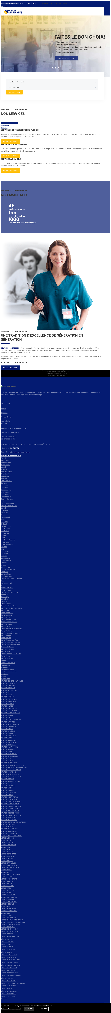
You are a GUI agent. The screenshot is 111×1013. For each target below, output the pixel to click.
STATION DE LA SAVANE (9, 829)
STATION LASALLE (7, 729)
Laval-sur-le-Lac (7, 544)
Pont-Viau (4, 594)
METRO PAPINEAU (7, 858)
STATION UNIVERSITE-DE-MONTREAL (14, 767)
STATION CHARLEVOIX (9, 726)
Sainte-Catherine (7, 647)
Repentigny (5, 597)
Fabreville (4, 513)
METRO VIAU (5, 847)
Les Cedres (5, 551)
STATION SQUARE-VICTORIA (11, 806)
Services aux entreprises (10, 432)
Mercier (4, 563)
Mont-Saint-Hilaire (8, 569)
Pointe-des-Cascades (9, 592)
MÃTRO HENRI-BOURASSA (10, 936)
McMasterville (6, 560)
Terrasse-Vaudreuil (8, 663)
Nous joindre (5, 421)
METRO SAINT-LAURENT (9, 865)
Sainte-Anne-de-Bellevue (10, 642)
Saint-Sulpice (6, 638)
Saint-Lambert (6, 624)
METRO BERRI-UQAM (8, 863)
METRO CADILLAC (7, 842)
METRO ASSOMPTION (8, 845)
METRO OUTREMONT (8, 918)
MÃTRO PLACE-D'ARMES (9, 962)
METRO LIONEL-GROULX (9, 879)
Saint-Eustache (7, 613)
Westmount (5, 679)
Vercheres (5, 674)
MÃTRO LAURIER (6, 952)
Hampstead (5, 517)
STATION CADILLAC (8, 688)
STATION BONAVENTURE (9, 808)
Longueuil (4, 553)
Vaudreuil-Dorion (7, 670)
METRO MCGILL (6, 870)
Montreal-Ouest (7, 576)
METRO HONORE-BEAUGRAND (11, 836)
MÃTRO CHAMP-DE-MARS (10, 960)
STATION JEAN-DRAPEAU (10, 742)
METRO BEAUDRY (7, 861)
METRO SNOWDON (8, 927)
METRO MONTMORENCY (9, 929)
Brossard (4, 478)
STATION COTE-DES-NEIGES (11, 770)
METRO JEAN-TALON (8, 908)
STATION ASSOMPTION (9, 690)
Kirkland (4, 524)
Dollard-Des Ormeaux (9, 506)
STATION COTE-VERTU (9, 833)
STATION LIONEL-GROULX (10, 724)
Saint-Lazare (5, 626)
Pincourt (4, 585)
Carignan (4, 485)
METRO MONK (6, 893)
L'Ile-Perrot (5, 533)
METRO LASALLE (6, 883)
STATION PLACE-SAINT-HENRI (11, 815)
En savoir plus (10, 141)
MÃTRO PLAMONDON (8, 986)
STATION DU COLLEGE (9, 831)
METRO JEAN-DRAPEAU (9, 897)
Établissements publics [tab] (9, 123)
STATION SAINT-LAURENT (10, 711)
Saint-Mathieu (6, 631)
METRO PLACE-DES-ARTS (10, 868)
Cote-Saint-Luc (7, 499)
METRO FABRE (6, 906)
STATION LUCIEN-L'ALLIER (10, 811)
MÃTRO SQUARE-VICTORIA (10, 965)
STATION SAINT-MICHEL (9, 747)
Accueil (3, 409)
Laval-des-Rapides (8, 540)
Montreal (4, 572)
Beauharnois (5, 465)
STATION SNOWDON (8, 772)
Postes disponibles (16, 216)
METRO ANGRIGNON (8, 895)
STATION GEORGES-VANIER (10, 813)
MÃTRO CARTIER (7, 934)
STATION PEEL (6, 717)
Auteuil (3, 458)
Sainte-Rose (5, 656)
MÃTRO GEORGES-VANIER (10, 973)
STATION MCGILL (7, 715)
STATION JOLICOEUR (8, 736)
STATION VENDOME (8, 817)
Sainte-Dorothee (7, 649)
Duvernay (4, 510)
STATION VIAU (6, 692)
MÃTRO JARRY (6, 944)
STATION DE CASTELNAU (9, 756)
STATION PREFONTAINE (9, 699)
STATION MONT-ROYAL (9, 797)
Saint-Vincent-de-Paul (9, 640)
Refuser (28, 1009)
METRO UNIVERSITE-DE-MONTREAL (13, 922)
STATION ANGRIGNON (8, 740)
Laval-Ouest (5, 542)
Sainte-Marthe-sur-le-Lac (11, 654)
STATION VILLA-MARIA (9, 820)
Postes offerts (6, 417)
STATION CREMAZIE (8, 786)
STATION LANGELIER (8, 685)
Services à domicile (8, 437)
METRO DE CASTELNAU (9, 911)
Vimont (3, 676)
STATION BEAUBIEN (7, 790)
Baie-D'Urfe (5, 460)
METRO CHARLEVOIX (8, 881)
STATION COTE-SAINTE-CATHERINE (13, 822)
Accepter (42, 1009)
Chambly (4, 488)
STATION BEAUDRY (7, 706)
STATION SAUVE (6, 783)
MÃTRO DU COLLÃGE (8, 994)
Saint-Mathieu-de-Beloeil (10, 633)
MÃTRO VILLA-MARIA (8, 981)
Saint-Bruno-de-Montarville (11, 608)
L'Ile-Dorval (5, 531)
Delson (3, 501)
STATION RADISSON (8, 683)
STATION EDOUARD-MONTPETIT (12, 765)
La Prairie (4, 535)
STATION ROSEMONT (8, 792)
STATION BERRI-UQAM (9, 708)
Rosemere (5, 601)
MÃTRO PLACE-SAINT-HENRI (11, 975)
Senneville (4, 660)
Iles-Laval (4, 522)
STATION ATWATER (8, 722)
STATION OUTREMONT (9, 763)
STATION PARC (6, 758)
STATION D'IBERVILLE (8, 749)
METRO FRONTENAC (8, 856)
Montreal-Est (6, 574)
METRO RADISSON (7, 838)
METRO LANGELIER (7, 840)
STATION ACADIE (7, 761)
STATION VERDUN (7, 733)
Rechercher (14, 92)
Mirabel (3, 565)
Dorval (3, 508)
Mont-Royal (5, 567)
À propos (4, 413)
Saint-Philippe (6, 635)
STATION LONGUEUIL (8, 745)
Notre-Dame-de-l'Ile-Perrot (11, 579)
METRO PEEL (5, 872)
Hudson (4, 519)
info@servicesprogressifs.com (18, 452)
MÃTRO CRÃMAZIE (7, 942)
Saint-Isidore (5, 617)
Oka (2, 581)
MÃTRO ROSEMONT (8, 949)
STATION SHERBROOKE (9, 799)
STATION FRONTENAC (8, 701)
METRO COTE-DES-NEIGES (10, 924)
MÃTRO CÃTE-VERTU (8, 996)
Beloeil (3, 467)
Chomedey (5, 494)
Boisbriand (5, 474)
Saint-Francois (6, 615)
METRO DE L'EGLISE (7, 886)
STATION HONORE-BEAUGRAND (12, 681)
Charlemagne (6, 490)
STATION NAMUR (7, 827)
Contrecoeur (6, 497)
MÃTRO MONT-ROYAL (9, 955)
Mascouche (5, 558)
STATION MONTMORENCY (10, 774)
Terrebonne (5, 665)
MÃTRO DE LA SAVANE (9, 991)
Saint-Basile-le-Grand (9, 606)
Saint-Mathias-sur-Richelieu (11, 629)
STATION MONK (6, 738)
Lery (2, 549)
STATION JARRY (6, 788)
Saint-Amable (6, 604)
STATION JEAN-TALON (9, 754)
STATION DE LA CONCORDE (11, 776)
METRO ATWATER (7, 877)
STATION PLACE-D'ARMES (10, 804)
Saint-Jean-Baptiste (8, 619)
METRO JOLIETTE (7, 852)
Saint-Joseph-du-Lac (9, 622)
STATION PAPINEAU (7, 704)
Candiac (4, 483)
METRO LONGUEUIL (7, 899)
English (4, 7)
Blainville (4, 469)
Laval (3, 538)
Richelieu (4, 599)
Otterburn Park (6, 583)
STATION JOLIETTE (7, 697)
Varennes (4, 667)
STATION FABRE (6, 751)
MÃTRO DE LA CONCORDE (10, 931)
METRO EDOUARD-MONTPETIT (12, 920)
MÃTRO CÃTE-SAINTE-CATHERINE (13, 983)
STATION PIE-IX (6, 695)
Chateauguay (6, 492)
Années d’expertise (16, 209)
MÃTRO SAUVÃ (6, 939)
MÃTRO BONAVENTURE (9, 968)
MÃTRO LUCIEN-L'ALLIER (9, 970)
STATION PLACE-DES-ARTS (10, 713)
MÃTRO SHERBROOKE (8, 957)
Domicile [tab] (4, 128)
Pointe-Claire (6, 590)
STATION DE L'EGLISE (8, 731)
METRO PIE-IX (6, 849)
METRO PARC (5, 913)
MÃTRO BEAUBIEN (7, 947)
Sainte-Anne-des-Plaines (10, 645)
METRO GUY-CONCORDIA (10, 874)
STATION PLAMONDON (9, 824)
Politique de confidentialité (11, 456)
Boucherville (5, 476)
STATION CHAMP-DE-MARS (11, 802)
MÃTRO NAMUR (6, 988)
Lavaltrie (4, 547)
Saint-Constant (7, 610)
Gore (3, 515)
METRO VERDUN (6, 888)
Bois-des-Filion (6, 472)
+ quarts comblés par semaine (22, 223)
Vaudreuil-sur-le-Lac (9, 672)
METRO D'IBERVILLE (7, 904)
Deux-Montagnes (7, 503)
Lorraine (4, 556)
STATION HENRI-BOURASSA (10, 781)
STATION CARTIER (7, 779)
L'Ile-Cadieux (6, 528)
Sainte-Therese (7, 658)
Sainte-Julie (5, 651)
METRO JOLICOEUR (8, 890)
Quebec (4, 999)
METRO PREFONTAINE (8, 854)
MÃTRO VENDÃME (7, 978)
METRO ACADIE (6, 915)
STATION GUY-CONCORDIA (11, 720)
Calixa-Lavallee (6, 481)
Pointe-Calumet (7, 588)
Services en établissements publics (14, 428)
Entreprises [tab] (5, 125)
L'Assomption (6, 526)
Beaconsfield (6, 462)
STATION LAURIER (7, 795)
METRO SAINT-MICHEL (9, 902)
